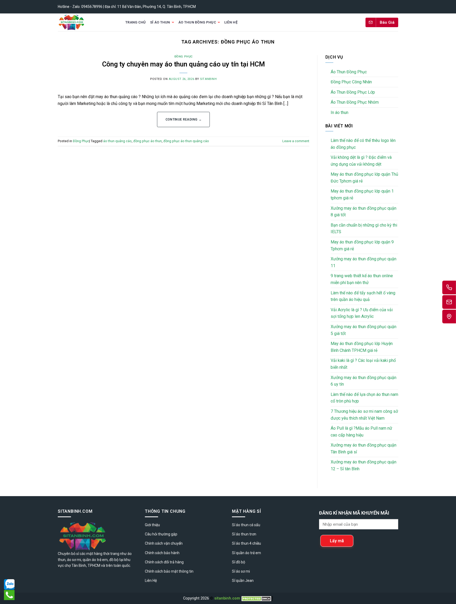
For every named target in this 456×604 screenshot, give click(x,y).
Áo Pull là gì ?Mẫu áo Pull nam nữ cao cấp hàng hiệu (361, 432)
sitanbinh (208, 79)
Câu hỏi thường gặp (161, 534)
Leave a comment (295, 141)
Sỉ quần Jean (243, 580)
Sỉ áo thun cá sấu (246, 525)
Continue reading (183, 119)
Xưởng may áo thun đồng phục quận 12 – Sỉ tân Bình (363, 465)
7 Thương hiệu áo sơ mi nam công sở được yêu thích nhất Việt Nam (364, 415)
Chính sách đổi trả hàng (164, 562)
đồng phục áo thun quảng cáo (186, 141)
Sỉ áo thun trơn (244, 534)
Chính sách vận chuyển (164, 543)
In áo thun (339, 112)
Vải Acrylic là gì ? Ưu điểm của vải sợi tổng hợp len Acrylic (362, 313)
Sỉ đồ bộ (238, 562)
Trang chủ (135, 22)
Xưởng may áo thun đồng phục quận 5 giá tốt (363, 330)
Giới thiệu (152, 525)
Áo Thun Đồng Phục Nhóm (355, 102)
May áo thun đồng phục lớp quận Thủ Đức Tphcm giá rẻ (364, 178)
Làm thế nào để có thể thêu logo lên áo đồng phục (363, 144)
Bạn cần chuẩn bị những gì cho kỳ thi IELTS (364, 228)
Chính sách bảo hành (162, 553)
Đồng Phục (183, 56)
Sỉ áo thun (160, 22)
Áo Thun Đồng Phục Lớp (353, 92)
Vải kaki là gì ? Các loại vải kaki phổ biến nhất (363, 364)
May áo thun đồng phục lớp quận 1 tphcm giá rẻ (362, 194)
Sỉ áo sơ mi (241, 571)
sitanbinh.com (227, 598)
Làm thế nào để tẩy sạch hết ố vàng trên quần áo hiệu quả (363, 296)
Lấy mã (337, 540)
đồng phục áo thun (147, 141)
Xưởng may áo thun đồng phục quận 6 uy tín (363, 381)
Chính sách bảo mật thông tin (169, 571)
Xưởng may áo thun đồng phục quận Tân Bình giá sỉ (363, 448)
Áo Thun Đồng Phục (197, 22)
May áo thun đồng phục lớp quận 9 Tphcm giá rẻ (362, 245)
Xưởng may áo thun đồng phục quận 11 (363, 262)
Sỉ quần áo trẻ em (246, 553)
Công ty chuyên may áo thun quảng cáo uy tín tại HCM (183, 64)
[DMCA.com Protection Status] (257, 598)
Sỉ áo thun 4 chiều (246, 543)
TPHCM (94, 565)
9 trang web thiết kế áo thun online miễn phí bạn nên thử (362, 279)
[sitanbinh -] (86, 22)
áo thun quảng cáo (117, 141)
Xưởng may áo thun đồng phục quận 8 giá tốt (363, 212)
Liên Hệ (231, 22)
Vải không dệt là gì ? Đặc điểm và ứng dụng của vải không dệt (361, 161)
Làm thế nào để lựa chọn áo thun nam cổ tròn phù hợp (364, 398)
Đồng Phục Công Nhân (351, 81)
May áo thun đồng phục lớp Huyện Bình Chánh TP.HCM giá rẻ (362, 347)
